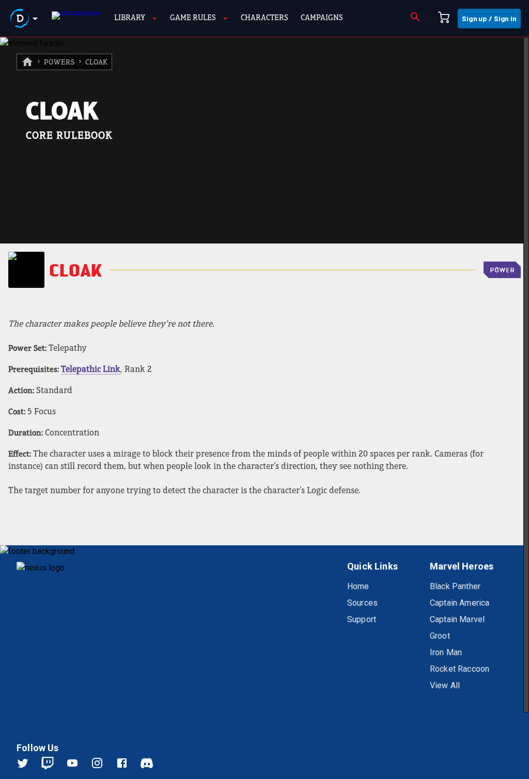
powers (59, 63)
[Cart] (444, 18)
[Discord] (147, 763)
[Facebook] (128, 763)
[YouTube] (78, 763)
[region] (264, 408)
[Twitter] (29, 763)
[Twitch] (47, 763)
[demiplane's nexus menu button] (26, 19)
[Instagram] (103, 763)
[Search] (415, 18)
